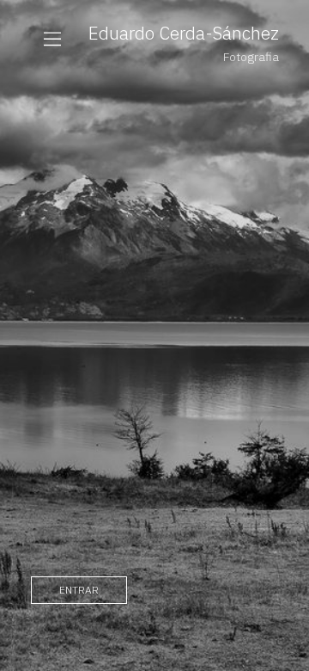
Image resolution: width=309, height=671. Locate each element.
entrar (79, 589)
